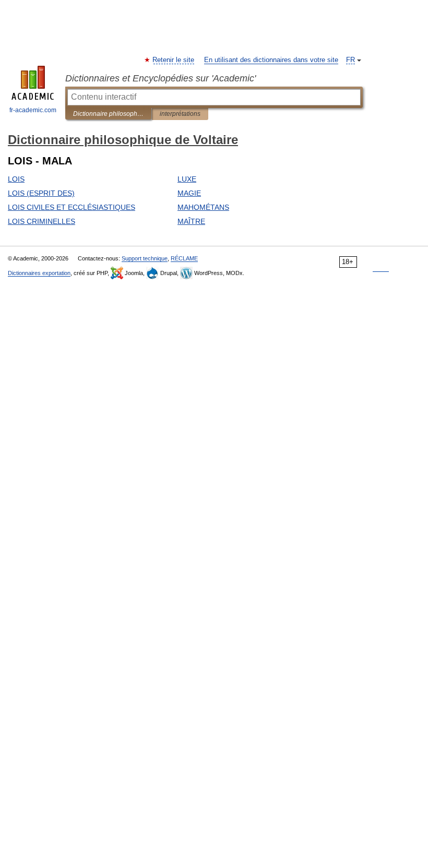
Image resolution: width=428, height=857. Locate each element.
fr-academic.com (32, 110)
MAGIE (189, 193)
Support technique (145, 258)
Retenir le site (173, 60)
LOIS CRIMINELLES (41, 221)
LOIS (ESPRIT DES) (41, 193)
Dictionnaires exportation (39, 273)
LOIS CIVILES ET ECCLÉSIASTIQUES (71, 207)
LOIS (16, 179)
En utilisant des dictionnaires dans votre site (271, 60)
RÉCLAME (184, 258)
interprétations (180, 113)
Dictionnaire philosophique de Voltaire (108, 113)
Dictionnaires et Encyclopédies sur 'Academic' (160, 78)
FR (350, 60)
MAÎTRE (191, 221)
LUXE (186, 179)
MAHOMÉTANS (203, 207)
